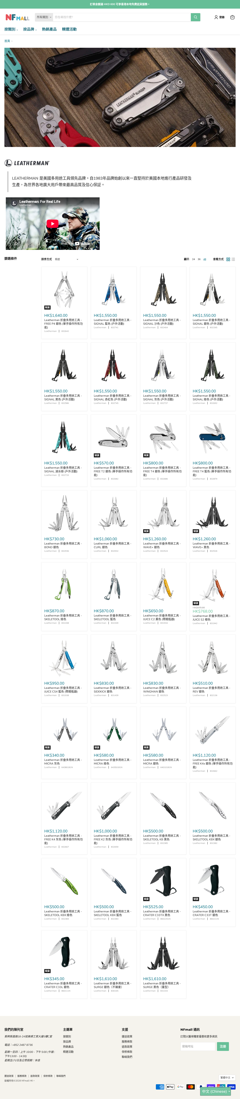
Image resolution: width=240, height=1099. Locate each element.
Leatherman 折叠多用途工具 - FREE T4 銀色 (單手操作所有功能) (162, 471)
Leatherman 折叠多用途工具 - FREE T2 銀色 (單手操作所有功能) (113, 471)
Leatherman (50, 331)
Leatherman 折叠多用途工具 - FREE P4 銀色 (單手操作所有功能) (63, 323)
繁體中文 (225, 1077)
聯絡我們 (127, 1057)
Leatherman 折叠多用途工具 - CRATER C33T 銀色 (211, 913)
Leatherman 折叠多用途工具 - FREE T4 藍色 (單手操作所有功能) (212, 471)
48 (204, 259)
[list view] (233, 259)
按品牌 (29, 29)
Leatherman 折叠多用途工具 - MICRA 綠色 (112, 762)
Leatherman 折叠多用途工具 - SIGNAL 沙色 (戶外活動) (162, 322)
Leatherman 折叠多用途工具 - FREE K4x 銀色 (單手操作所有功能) (213, 763)
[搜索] (195, 17)
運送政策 (127, 1036)
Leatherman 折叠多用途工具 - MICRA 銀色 (162, 762)
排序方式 (46, 259)
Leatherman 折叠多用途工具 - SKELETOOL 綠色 (63, 617)
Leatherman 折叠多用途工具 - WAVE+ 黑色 (211, 545)
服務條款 (127, 1041)
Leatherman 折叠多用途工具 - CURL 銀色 (112, 545)
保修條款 (127, 1052)
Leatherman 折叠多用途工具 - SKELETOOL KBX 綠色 (63, 913)
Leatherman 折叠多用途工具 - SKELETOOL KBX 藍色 (112, 913)
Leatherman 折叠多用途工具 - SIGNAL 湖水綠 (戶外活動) (63, 469)
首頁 (7, 41)
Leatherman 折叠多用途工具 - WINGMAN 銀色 (162, 690)
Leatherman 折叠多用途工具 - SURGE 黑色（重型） (162, 985)
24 (193, 259)
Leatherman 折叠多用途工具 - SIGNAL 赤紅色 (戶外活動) (112, 397)
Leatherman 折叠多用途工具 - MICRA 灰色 (63, 762)
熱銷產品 (49, 29)
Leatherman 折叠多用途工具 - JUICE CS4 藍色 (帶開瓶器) (63, 690)
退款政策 (127, 1046)
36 (199, 259)
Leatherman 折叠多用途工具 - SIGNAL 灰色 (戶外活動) (162, 397)
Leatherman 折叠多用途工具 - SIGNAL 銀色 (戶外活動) (211, 322)
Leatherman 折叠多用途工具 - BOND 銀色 (63, 545)
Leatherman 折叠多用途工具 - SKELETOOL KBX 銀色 (211, 837)
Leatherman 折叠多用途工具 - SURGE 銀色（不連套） (112, 985)
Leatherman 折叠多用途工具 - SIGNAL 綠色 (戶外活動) (211, 397)
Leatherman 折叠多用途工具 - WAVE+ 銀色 (162, 545)
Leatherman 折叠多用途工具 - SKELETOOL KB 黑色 (162, 837)
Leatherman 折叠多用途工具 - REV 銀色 (211, 690)
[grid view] (228, 259)
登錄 (222, 17)
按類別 (10, 29)
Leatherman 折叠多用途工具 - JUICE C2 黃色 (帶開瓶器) (162, 617)
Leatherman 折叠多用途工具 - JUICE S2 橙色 (211, 618)
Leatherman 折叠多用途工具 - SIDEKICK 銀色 (112, 690)
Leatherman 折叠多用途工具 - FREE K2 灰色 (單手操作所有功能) (113, 839)
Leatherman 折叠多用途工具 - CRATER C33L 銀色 (63, 985)
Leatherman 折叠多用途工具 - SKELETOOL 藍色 (112, 617)
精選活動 (69, 29)
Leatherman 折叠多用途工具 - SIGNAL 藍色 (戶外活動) (112, 322)
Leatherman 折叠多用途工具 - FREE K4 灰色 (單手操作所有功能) (63, 839)
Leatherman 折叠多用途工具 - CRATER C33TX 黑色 (162, 913)
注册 (223, 1046)
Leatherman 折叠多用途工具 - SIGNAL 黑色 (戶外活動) (63, 397)
